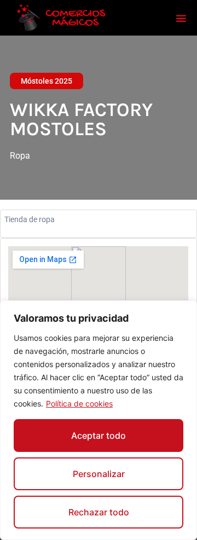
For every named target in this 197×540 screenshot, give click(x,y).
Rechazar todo (98, 512)
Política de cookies (79, 403)
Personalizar (99, 473)
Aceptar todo (98, 435)
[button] (181, 18)
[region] (98, 420)
